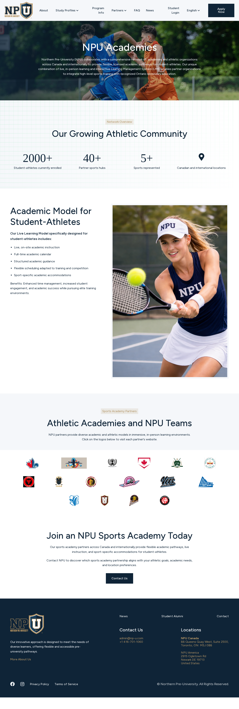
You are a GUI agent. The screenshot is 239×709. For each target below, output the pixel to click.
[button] (67, 10)
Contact (223, 616)
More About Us (20, 659)
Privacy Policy (39, 684)
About (43, 10)
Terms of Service (66, 684)
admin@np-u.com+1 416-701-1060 (131, 640)
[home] (19, 10)
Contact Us (119, 578)
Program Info (98, 10)
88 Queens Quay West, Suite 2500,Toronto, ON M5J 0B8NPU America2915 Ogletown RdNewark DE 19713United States (205, 650)
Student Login (173, 10)
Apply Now (221, 10)
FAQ (137, 10)
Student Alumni (172, 616)
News (150, 10)
